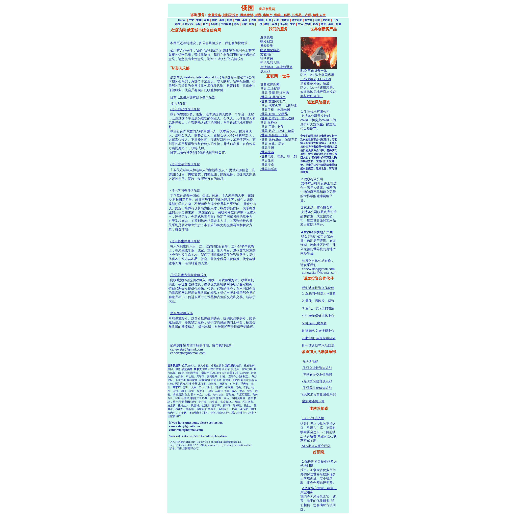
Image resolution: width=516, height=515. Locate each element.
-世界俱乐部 (268, 169)
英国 (245, 20)
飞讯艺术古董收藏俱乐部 (318, 394)
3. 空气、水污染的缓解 (318, 308)
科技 (274, 24)
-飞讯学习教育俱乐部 (185, 190)
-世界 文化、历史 (272, 143)
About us (174, 435)
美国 (222, 20)
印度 (276, 20)
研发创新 (266, 41)
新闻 (177, 24)
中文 (191, 20)
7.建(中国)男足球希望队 (319, 338)
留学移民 (266, 58)
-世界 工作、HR (271, 126)
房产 (205, 24)
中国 (237, 20)
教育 (267, 24)
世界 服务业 (268, 122)
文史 (292, 24)
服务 (251, 24)
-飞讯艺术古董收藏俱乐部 (188, 275)
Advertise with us (203, 435)
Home (181, 20)
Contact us (186, 435)
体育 (323, 24)
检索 (338, 24)
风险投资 (266, 46)
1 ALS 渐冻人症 (313, 418)
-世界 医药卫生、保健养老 (279, 139)
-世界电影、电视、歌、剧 (278, 156)
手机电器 (226, 24)
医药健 (284, 24)
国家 (214, 20)
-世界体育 (267, 160)
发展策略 (266, 37)
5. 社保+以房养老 (314, 323)
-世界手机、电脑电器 (275, 109)
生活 (300, 24)
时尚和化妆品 (270, 50)
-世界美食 (267, 164)
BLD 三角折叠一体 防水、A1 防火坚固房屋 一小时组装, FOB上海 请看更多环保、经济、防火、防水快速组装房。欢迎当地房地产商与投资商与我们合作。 (318, 83)
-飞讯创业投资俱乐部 (185, 109)
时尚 (236, 24)
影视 (315, 24)
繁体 (199, 20)
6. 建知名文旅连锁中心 (318, 330)
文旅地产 (266, 54)
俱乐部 (265, 71)
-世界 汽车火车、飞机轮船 (279, 105)
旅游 (308, 24)
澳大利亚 (297, 20)
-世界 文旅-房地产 (273, 101)
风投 (198, 24)
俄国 (229, 20)
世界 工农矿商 (270, 88)
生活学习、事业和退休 (276, 67)
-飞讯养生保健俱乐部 (185, 241)
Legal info (221, 435)
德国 (261, 20)
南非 (317, 20)
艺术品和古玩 (270, 63)
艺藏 (244, 24)
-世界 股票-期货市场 (274, 93)
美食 (331, 24)
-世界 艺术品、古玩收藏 (277, 118)
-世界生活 (267, 148)
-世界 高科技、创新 (274, 135)
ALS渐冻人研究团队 (316, 446)
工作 (259, 24)
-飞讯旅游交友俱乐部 (185, 164)
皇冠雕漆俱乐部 (181, 313)
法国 (253, 20)
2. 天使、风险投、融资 (318, 301)
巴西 (335, 20)
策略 (206, 20)
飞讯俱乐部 (178, 103)
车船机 (214, 24)
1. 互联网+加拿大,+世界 (319, 293)
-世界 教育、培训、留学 (277, 131)
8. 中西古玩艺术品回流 (318, 345)
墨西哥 (326, 20)
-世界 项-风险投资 (273, 97)
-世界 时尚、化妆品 (274, 114)
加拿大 (285, 20)
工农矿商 (187, 24)
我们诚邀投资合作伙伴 (318, 288)
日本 (268, 20)
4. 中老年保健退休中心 (318, 315)
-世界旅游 (267, 152)
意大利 (308, 20)
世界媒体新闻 (270, 84)
